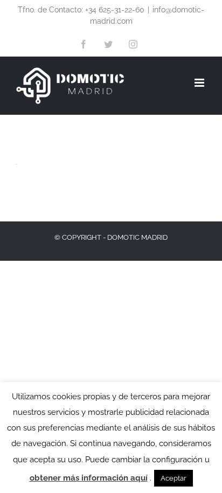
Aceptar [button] (173, 478)
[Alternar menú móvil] (200, 82)
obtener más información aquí (89, 478)
